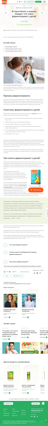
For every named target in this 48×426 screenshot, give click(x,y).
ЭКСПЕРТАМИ (17, 283)
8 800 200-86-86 (31, 1)
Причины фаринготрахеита (11, 46)
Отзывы (13, 409)
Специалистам (6, 415)
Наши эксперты (7, 413)
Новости (14, 413)
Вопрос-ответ (14, 415)
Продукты (5, 409)
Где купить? (23, 412)
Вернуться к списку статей (24, 7)
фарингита (34, 113)
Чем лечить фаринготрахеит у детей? (13, 51)
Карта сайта (23, 414)
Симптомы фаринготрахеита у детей (13, 48)
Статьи (5, 411)
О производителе (15, 411)
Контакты (23, 410)
